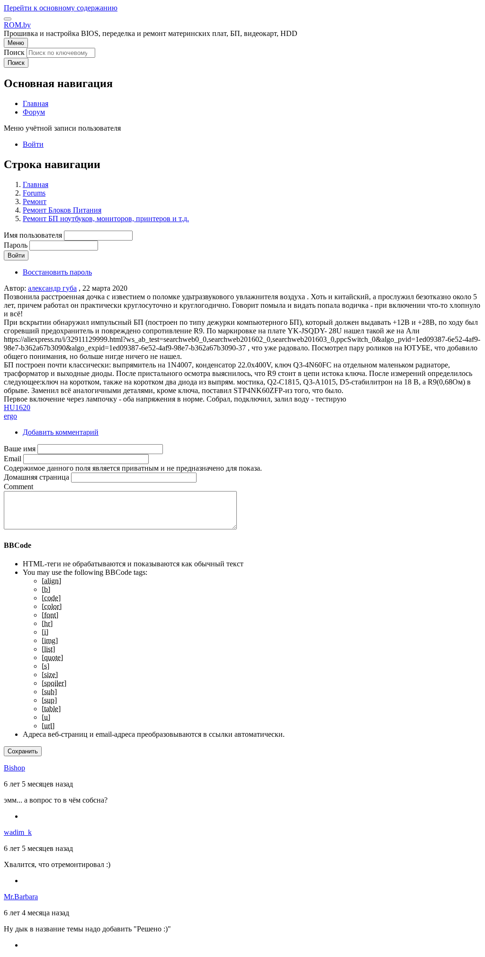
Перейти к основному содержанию (60, 8)
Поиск (14, 52)
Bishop (14, 768)
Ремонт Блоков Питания (62, 210)
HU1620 (17, 407)
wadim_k (18, 832)
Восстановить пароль (57, 272)
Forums (34, 193)
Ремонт (34, 201)
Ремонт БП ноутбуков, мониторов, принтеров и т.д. (106, 219)
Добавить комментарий (61, 432)
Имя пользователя (33, 235)
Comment (18, 487)
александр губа (52, 288)
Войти (33, 144)
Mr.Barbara (21, 897)
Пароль (15, 245)
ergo (10, 416)
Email (12, 459)
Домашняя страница (36, 477)
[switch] (7, 19)
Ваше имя (20, 449)
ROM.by (17, 25)
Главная (35, 184)
